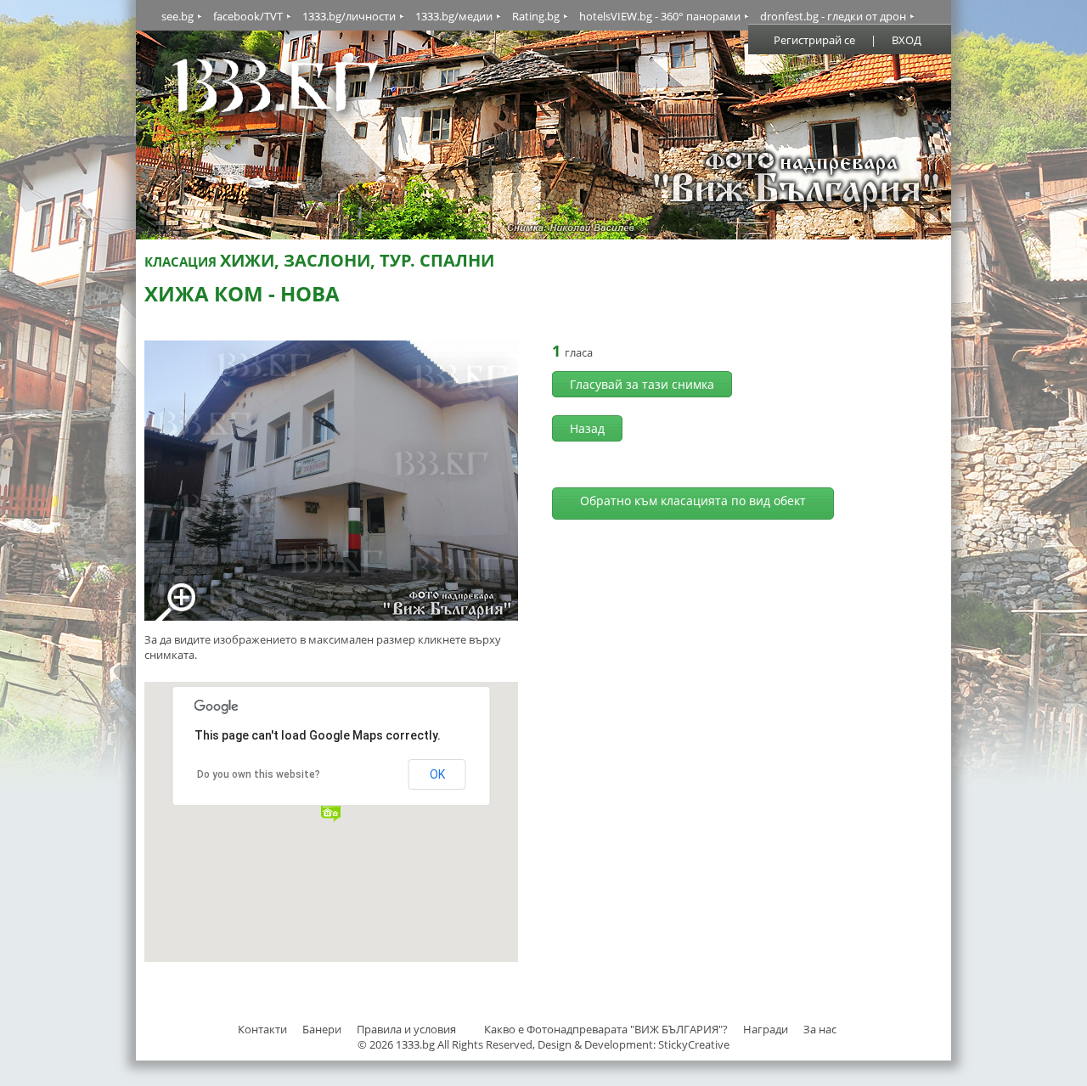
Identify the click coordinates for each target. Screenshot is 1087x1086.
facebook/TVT (248, 16)
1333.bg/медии (454, 16)
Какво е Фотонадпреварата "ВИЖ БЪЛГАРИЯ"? (606, 1029)
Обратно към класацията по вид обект (693, 500)
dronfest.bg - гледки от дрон (833, 16)
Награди (765, 1029)
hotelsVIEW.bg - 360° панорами (660, 16)
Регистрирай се (814, 40)
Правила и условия (406, 1029)
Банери (323, 1029)
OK (437, 774)
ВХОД (906, 40)
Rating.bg (536, 16)
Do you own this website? (258, 774)
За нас (819, 1029)
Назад (587, 428)
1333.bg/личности (349, 16)
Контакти (262, 1029)
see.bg (177, 16)
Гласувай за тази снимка (642, 384)
